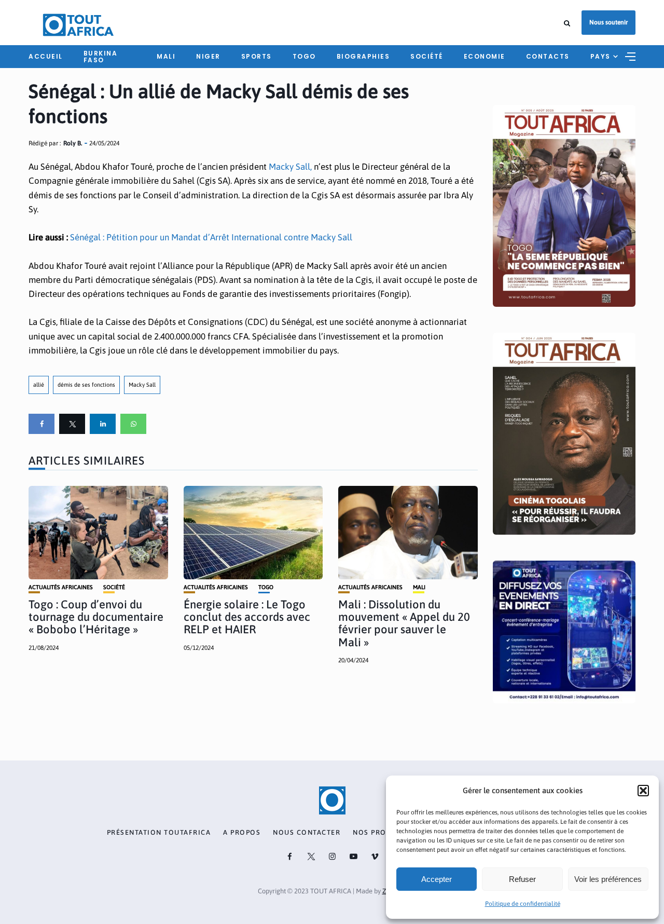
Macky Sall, (290, 166)
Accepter (436, 879)
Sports (256, 56)
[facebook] (41, 424)
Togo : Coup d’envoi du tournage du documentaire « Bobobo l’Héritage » (96, 616)
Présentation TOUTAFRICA (159, 832)
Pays (600, 56)
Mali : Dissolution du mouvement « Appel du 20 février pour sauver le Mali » (404, 623)
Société (426, 56)
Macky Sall (142, 385)
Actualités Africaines (61, 587)
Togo (304, 56)
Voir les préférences (608, 879)
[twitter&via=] (72, 424)
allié (38, 385)
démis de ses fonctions (86, 385)
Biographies (363, 56)
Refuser (522, 879)
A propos (241, 832)
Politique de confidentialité (522, 903)
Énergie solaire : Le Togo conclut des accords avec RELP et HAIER (247, 616)
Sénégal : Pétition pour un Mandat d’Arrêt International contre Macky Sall (211, 237)
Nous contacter (306, 832)
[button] (643, 790)
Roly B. (72, 143)
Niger (208, 56)
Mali (166, 56)
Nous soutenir (608, 22)
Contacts (548, 56)
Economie (484, 56)
